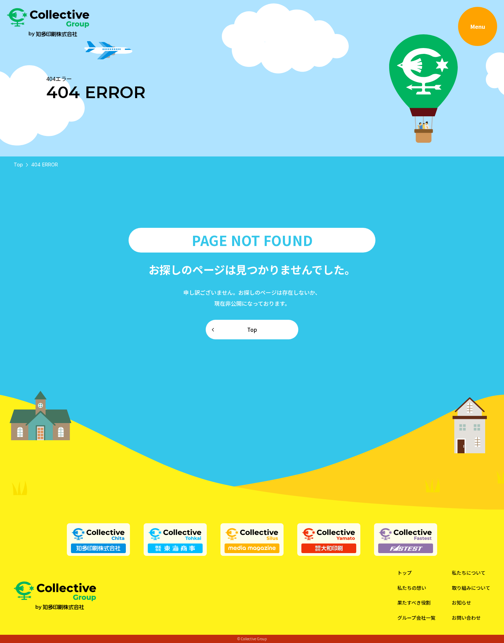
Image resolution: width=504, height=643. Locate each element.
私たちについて (468, 573)
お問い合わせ (466, 618)
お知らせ (461, 602)
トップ (404, 573)
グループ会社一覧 (416, 618)
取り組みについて (471, 588)
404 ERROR (44, 164)
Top (18, 164)
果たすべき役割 (414, 602)
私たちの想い (411, 588)
